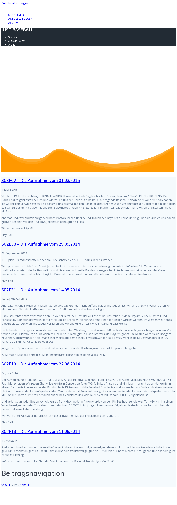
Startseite (16, 14)
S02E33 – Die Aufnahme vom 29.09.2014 (40, 244)
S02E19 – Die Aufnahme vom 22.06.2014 (40, 364)
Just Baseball (17, 7)
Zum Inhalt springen (14, 3)
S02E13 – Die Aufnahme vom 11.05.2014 (40, 431)
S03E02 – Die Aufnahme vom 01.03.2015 (40, 180)
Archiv (13, 22)
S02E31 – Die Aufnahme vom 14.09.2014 (40, 289)
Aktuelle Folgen (20, 18)
